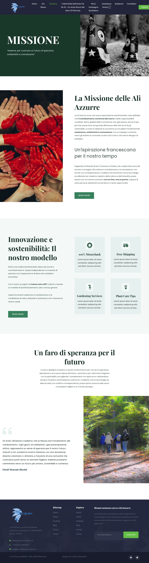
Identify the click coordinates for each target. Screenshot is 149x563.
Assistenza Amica (106, 5)
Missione (53, 4)
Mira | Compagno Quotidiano (93, 7)
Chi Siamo (43, 5)
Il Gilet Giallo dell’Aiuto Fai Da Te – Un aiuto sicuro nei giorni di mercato (73, 7)
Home (34, 4)
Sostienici (119, 4)
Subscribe (130, 535)
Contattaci (131, 4)
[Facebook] (131, 557)
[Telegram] (137, 557)
